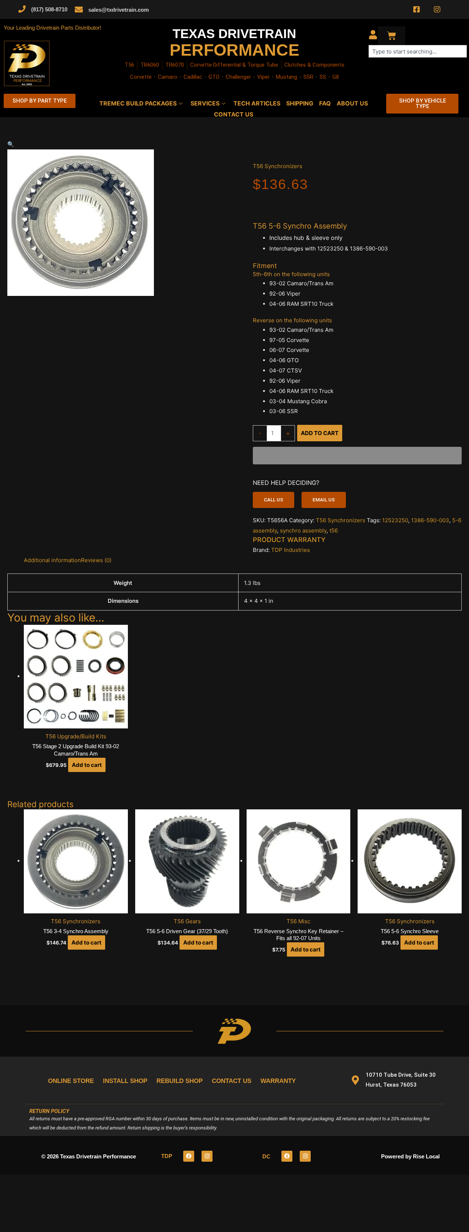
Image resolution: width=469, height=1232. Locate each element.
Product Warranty (289, 539)
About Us (352, 103)
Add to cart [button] (87, 764)
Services (205, 103)
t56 (333, 530)
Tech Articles (256, 103)
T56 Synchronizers (277, 166)
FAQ (325, 103)
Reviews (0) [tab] (96, 560)
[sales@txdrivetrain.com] (79, 9)
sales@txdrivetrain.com (118, 10)
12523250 (395, 520)
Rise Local (426, 1156)
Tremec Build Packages (138, 103)
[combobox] (418, 51)
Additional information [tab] (52, 560)
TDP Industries (290, 549)
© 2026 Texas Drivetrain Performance (88, 1156)
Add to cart (320, 433)
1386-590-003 (430, 520)
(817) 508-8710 (49, 9)
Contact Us (233, 114)
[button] (120, 144)
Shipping (299, 103)
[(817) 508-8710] (22, 9)
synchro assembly (303, 530)
